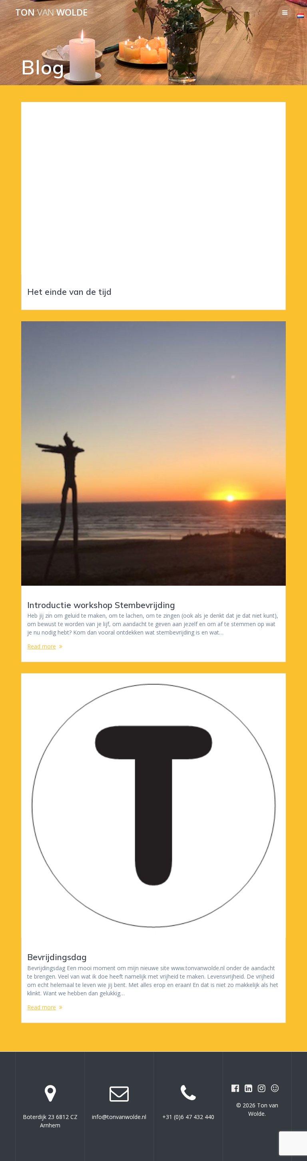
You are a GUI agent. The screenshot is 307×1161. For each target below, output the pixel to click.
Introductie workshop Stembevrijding (101, 605)
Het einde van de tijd (69, 291)
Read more (41, 646)
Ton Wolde (51, 12)
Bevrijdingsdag (57, 957)
